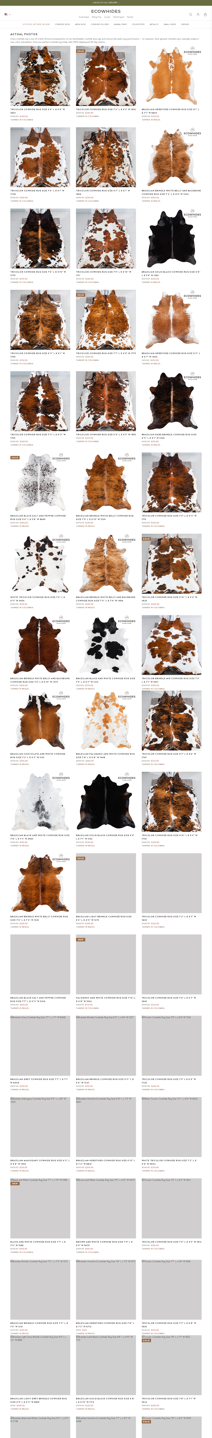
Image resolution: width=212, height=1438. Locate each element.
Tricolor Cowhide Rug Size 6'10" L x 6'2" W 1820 (169, 599)
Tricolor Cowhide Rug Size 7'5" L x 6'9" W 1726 (169, 1081)
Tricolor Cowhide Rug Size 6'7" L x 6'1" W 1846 (103, 192)
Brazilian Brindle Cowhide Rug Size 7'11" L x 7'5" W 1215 (39, 1325)
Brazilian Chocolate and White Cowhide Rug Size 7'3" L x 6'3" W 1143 (37, 755)
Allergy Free (96, 17)
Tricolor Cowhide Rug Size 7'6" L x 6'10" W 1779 (38, 273)
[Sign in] (198, 14)
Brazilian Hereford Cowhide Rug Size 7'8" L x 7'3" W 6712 (105, 1325)
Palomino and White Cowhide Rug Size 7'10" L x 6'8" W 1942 (106, 999)
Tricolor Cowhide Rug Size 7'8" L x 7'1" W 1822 (169, 1400)
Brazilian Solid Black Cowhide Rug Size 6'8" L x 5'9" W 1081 (171, 273)
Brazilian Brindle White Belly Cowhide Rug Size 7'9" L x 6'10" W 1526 (105, 517)
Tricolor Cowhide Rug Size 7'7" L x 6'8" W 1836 (169, 1325)
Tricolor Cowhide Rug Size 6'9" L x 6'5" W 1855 (106, 434)
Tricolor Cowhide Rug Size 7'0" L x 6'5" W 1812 (172, 1241)
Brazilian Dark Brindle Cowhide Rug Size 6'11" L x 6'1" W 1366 (169, 436)
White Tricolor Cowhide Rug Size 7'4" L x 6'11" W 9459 (37, 599)
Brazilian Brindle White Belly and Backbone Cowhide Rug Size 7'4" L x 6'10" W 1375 (40, 680)
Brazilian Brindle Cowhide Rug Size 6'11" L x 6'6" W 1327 (105, 1081)
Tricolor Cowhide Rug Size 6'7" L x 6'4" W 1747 (169, 755)
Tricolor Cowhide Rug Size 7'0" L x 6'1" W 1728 (37, 192)
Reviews (130, 17)
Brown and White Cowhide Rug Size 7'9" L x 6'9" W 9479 (104, 1243)
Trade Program (118, 17)
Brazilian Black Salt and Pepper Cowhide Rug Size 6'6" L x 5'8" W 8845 (38, 517)
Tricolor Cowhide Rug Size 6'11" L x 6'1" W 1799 (37, 355)
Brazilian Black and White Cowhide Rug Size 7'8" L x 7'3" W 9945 (40, 837)
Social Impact (84, 17)
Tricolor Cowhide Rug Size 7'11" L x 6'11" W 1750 (38, 436)
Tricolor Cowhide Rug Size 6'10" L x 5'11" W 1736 (170, 837)
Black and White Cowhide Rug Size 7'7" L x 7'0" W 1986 (38, 1243)
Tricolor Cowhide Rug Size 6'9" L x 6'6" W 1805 (37, 111)
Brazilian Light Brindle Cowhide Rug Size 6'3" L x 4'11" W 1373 (104, 918)
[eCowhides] (106, 11)
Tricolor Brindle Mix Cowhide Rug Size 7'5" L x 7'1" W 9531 (171, 680)
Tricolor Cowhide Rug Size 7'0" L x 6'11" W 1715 (169, 517)
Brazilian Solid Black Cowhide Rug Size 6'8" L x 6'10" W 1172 (105, 1400)
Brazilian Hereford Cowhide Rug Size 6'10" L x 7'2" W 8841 (105, 1162)
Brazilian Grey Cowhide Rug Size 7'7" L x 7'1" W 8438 (39, 1081)
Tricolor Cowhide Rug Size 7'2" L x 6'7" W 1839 (169, 918)
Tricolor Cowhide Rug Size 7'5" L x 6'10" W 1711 (103, 273)
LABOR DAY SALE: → (106, 2)
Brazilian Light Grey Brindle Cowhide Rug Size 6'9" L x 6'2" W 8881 (38, 1400)
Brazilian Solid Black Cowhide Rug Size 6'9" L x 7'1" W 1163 (105, 837)
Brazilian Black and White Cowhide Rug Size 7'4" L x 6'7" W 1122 (105, 680)
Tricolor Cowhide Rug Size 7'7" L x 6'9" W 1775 (106, 353)
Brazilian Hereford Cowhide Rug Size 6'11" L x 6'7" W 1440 (171, 355)
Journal (107, 17)
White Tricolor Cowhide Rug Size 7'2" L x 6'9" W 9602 (169, 1162)
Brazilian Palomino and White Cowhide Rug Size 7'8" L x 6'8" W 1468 (105, 755)
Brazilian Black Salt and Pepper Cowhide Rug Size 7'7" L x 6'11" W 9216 (38, 999)
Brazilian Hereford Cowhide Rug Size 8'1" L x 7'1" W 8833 (170, 111)
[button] (205, 14)
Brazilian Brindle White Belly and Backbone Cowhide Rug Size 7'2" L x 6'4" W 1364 (171, 192)
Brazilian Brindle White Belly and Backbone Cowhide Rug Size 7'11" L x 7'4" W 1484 (105, 599)
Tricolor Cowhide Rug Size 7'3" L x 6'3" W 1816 (106, 109)
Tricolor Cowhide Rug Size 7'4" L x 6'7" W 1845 (169, 999)
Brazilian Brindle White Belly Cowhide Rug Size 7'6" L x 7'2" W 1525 (39, 918)
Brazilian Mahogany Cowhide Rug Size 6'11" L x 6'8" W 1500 (40, 1162)
